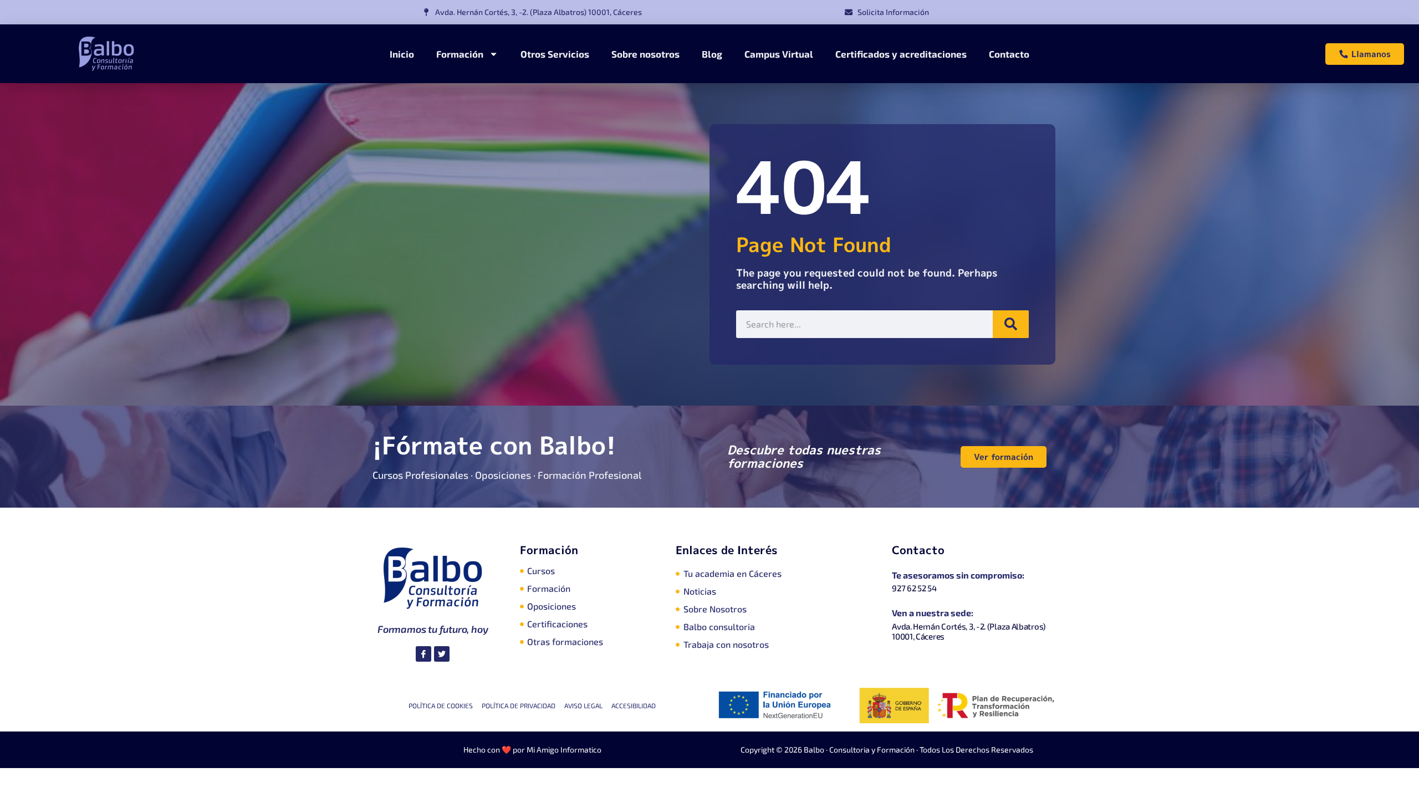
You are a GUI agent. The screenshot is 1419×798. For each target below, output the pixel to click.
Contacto (1009, 53)
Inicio (402, 53)
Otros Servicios (554, 53)
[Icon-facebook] (423, 654)
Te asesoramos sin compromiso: (958, 575)
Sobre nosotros (645, 53)
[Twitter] (442, 654)
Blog (712, 53)
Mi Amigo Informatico (564, 749)
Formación (459, 53)
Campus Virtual (778, 53)
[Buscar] (1011, 324)
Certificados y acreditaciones (901, 53)
